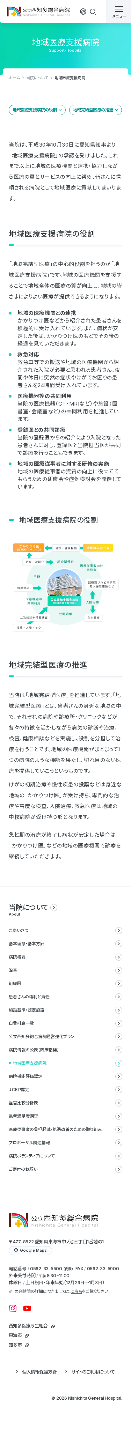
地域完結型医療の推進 (93, 109)
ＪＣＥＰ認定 (19, 1089)
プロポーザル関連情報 (29, 1142)
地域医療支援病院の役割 (35, 109)
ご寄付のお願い (23, 1169)
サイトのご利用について (93, 1372)
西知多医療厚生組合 (28, 1325)
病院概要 (17, 957)
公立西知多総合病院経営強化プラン (41, 1036)
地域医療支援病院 (29, 1063)
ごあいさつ (18, 930)
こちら (76, 1291)
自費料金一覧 (21, 1023)
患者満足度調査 (23, 1116)
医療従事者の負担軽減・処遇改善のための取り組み (55, 1129)
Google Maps (33, 1250)
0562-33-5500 (46, 1268)
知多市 (15, 1345)
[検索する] (93, 11)
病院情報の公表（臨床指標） (34, 1049)
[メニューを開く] (119, 11)
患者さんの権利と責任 (29, 996)
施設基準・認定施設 (26, 1010)
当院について (37, 77)
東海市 (15, 1335)
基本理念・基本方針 (26, 943)
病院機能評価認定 (25, 1076)
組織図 (15, 983)
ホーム (14, 77)
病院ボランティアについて (32, 1155)
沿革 (13, 970)
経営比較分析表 (23, 1102)
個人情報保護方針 (39, 1372)
